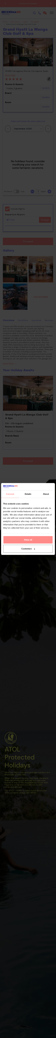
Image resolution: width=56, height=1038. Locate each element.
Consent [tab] (10, 494)
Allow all (28, 540)
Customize (26, 549)
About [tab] (46, 494)
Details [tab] (28, 494)
